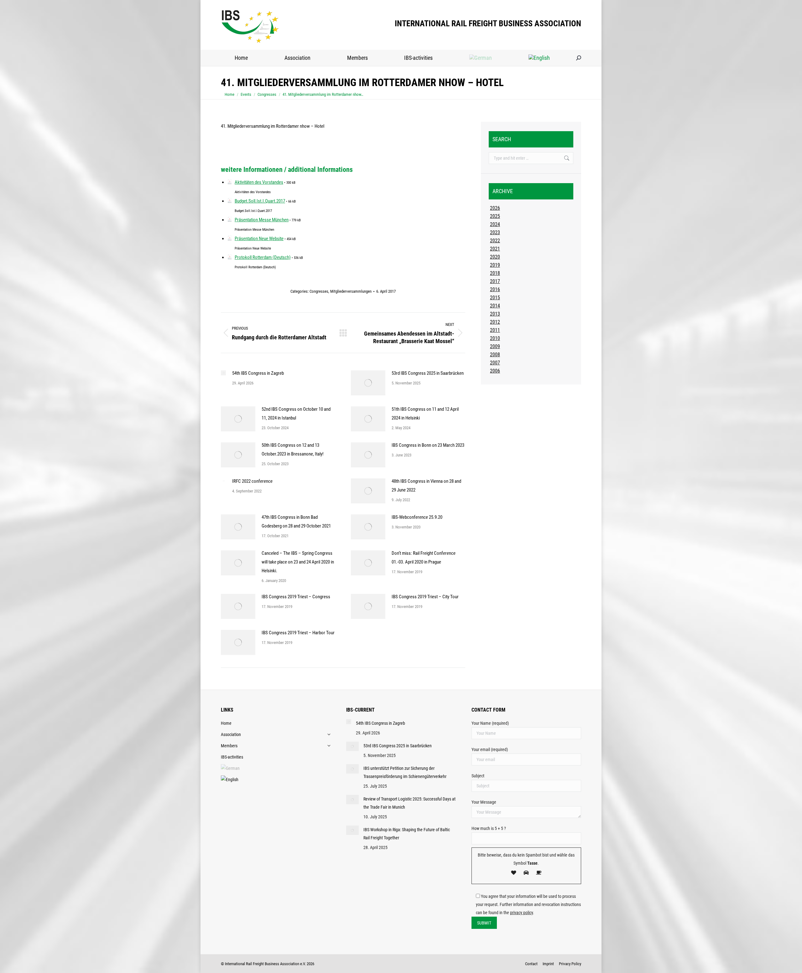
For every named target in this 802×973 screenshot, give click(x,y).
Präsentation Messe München (262, 220)
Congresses (319, 291)
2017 (495, 281)
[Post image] (223, 372)
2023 (495, 232)
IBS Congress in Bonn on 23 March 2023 (428, 445)
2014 (495, 306)
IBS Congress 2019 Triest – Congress (296, 597)
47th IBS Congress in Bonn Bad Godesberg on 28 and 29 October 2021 (296, 521)
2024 (495, 224)
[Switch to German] (481, 58)
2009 (495, 346)
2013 (495, 314)
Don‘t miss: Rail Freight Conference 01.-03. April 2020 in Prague (424, 557)
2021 (495, 249)
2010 (495, 338)
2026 (495, 208)
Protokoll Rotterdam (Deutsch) (263, 257)
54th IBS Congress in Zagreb (258, 373)
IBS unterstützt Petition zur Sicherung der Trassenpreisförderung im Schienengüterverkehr (404, 772)
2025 (495, 216)
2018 (495, 273)
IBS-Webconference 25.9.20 (417, 517)
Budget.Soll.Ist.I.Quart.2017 (260, 201)
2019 (495, 265)
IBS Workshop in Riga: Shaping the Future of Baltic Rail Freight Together (406, 833)
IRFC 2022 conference (252, 481)
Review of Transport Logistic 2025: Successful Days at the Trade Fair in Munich (409, 803)
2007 (495, 363)
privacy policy (521, 912)
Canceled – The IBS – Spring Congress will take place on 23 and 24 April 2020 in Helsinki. (298, 562)
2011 (495, 330)
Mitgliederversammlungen (351, 291)
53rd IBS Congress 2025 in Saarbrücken (428, 373)
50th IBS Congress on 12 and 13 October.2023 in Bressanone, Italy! (293, 449)
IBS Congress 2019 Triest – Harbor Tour (298, 633)
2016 (495, 289)
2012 (495, 322)
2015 (495, 298)
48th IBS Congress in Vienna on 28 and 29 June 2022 (426, 485)
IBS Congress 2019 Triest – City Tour (425, 597)
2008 (495, 355)
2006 (495, 371)
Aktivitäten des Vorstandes (259, 182)
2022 (495, 241)
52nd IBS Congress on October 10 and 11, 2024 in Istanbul (296, 413)
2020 (495, 257)
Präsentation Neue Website (259, 238)
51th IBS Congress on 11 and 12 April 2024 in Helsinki (425, 413)
